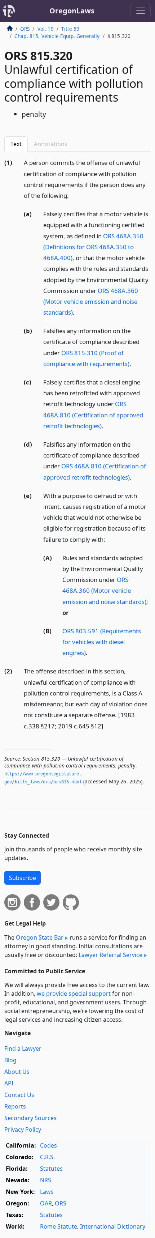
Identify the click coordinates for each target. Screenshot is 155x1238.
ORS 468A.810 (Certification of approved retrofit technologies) (93, 415)
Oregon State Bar (39, 937)
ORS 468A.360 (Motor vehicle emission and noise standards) (90, 301)
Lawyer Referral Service (110, 955)
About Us (17, 1072)
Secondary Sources (30, 1118)
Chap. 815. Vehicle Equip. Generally (57, 36)
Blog (10, 1060)
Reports (15, 1106)
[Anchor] (73, 195)
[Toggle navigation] (140, 11)
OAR (46, 1203)
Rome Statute (58, 1226)
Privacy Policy (22, 1129)
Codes (48, 1145)
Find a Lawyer (22, 1048)
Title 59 (70, 28)
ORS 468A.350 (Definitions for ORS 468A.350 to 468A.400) (93, 247)
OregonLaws (71, 11)
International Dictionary (112, 1226)
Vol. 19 (45, 28)
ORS (25, 28)
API (8, 1083)
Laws (47, 1192)
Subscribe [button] (22, 878)
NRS (45, 1180)
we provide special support (74, 993)
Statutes (51, 1169)
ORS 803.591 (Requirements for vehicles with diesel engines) (101, 642)
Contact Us (19, 1095)
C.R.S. (47, 1157)
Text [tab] (16, 144)
